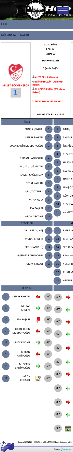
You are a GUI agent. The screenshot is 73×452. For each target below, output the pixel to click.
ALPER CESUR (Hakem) (46, 77)
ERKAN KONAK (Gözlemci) (48, 101)
